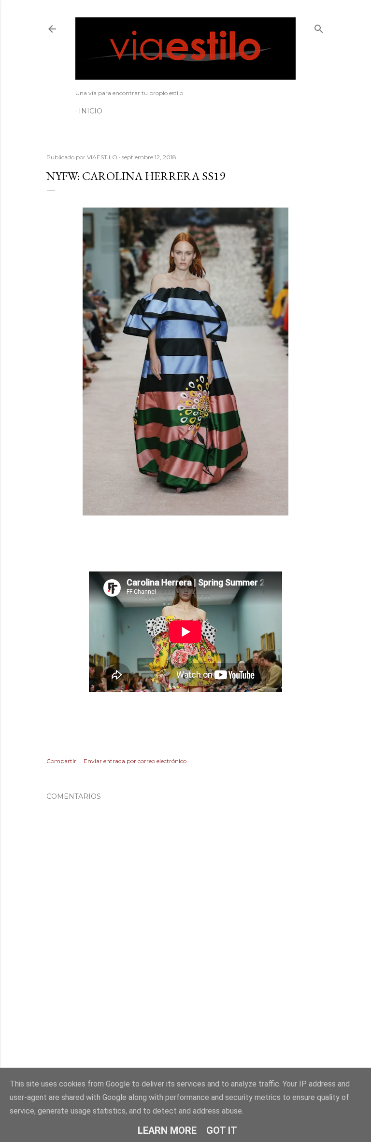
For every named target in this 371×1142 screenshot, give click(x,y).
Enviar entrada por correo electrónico (135, 761)
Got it (221, 1130)
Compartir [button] (61, 761)
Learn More (167, 1130)
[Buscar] (319, 26)
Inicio (90, 111)
